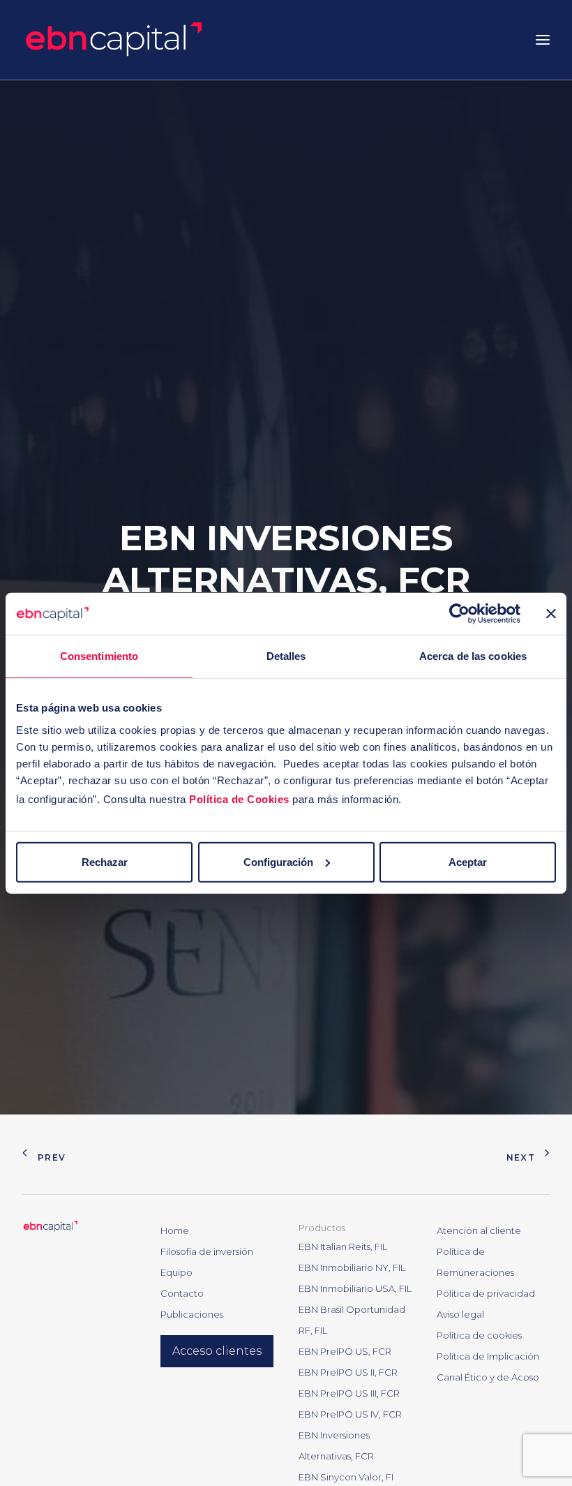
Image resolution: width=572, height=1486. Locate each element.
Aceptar (468, 861)
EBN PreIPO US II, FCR (348, 1372)
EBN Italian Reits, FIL (343, 1246)
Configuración (278, 861)
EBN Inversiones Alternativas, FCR (336, 1445)
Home (174, 1230)
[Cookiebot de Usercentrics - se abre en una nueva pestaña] (459, 613)
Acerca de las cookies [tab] (473, 656)
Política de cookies (479, 1335)
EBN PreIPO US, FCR (345, 1351)
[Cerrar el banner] (551, 614)
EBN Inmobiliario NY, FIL (352, 1267)
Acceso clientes (217, 1351)
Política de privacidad (486, 1293)
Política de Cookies (239, 798)
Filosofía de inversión (206, 1251)
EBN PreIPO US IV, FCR (350, 1414)
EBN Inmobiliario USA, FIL (355, 1288)
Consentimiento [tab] (99, 656)
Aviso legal (460, 1314)
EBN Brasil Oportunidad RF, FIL (352, 1320)
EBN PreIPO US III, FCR (349, 1393)
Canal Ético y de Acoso (488, 1377)
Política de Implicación (488, 1356)
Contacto (182, 1293)
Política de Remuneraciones (475, 1262)
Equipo (176, 1272)
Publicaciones (191, 1314)
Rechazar (105, 861)
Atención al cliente (479, 1230)
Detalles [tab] (286, 656)
